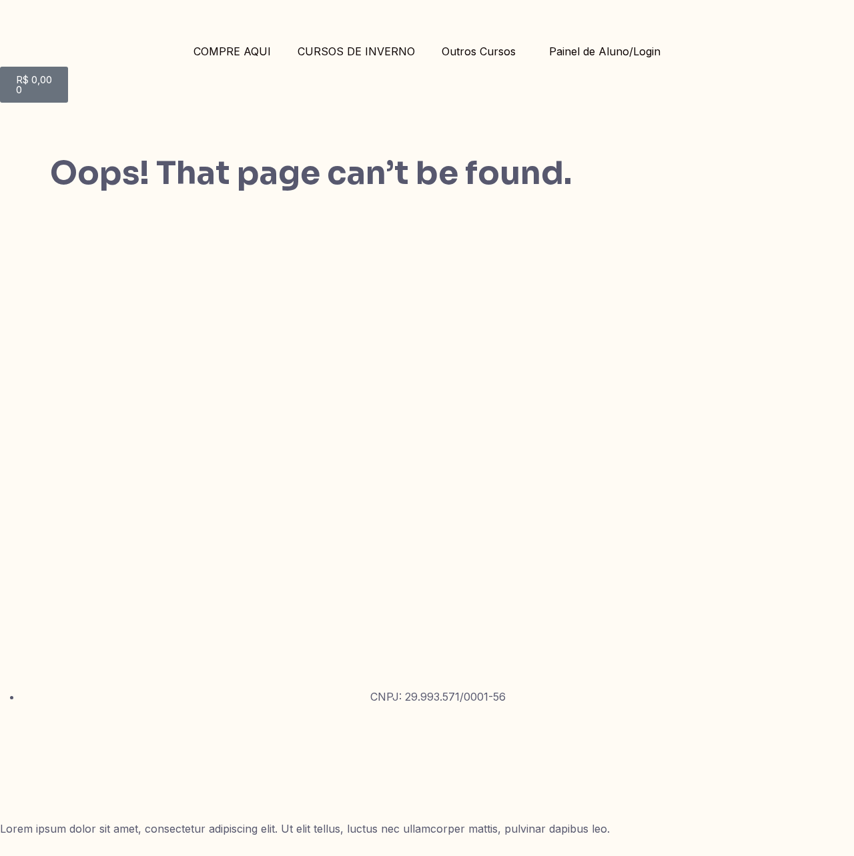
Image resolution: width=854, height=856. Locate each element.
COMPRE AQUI (232, 51)
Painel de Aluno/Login (605, 51)
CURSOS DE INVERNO (356, 51)
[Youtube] (16, 780)
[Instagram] (16, 740)
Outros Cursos (479, 51)
